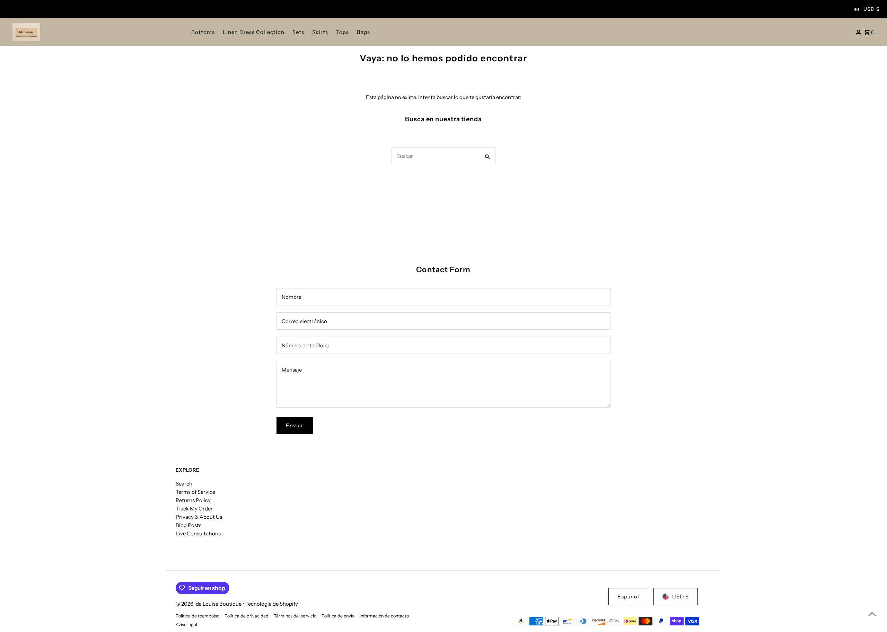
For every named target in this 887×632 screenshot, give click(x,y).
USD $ (871, 9)
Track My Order (194, 508)
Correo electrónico (304, 321)
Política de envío (338, 615)
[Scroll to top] (872, 614)
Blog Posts (188, 525)
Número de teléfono (306, 345)
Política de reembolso (197, 615)
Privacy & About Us (199, 517)
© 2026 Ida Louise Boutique (209, 603)
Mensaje (292, 369)
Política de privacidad (247, 615)
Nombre (291, 297)
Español (628, 596)
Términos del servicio (295, 615)
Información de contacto (384, 615)
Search (184, 483)
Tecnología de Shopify (271, 603)
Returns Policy (193, 500)
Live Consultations (198, 533)
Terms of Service (195, 492)
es (857, 9)
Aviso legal (186, 624)
